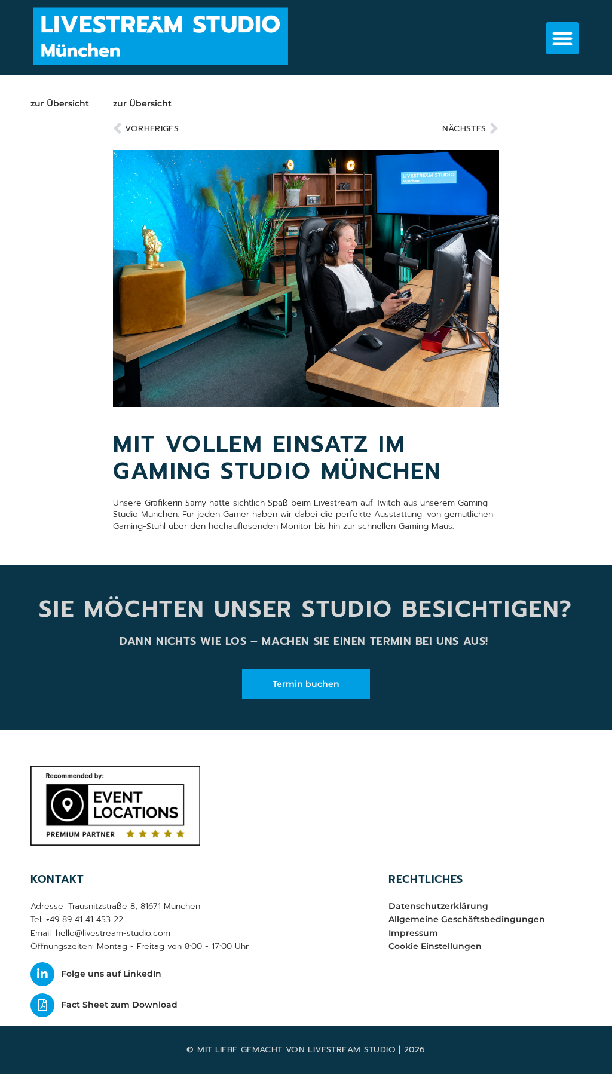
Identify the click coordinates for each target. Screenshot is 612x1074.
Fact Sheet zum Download (119, 1004)
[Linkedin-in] (42, 974)
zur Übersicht (59, 103)
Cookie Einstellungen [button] (435, 946)
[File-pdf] (42, 1005)
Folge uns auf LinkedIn (111, 973)
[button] (562, 38)
